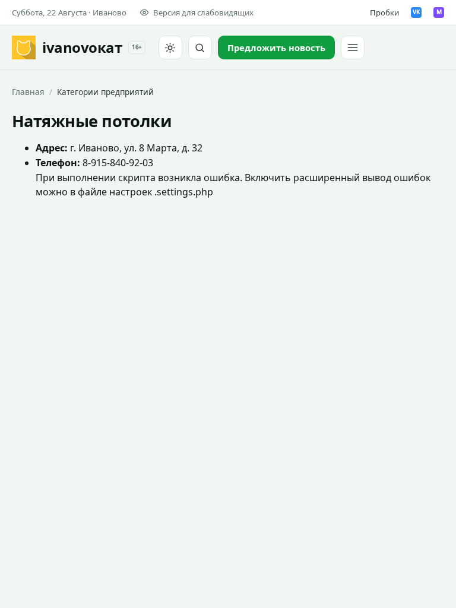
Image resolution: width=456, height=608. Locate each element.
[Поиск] (200, 47)
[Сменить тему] (170, 47)
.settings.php (183, 191)
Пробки (384, 12)
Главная (28, 91)
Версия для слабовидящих (203, 12)
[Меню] (353, 47)
